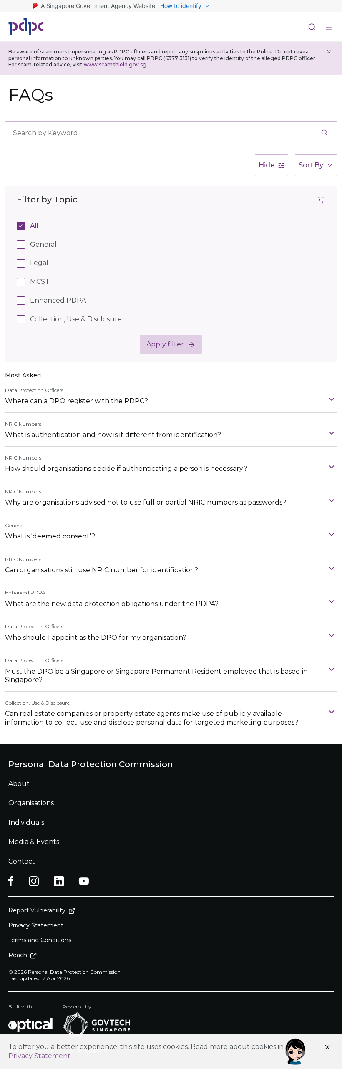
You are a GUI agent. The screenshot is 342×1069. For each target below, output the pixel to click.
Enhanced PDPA (58, 300)
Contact (21, 861)
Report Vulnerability (36, 910)
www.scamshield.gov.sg (115, 64)
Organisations (31, 803)
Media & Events (33, 842)
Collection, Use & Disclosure (76, 319)
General (43, 244)
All (34, 226)
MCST (40, 282)
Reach (17, 955)
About (19, 784)
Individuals (26, 822)
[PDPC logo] (26, 26)
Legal (39, 263)
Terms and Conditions (39, 940)
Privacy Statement (39, 1056)
